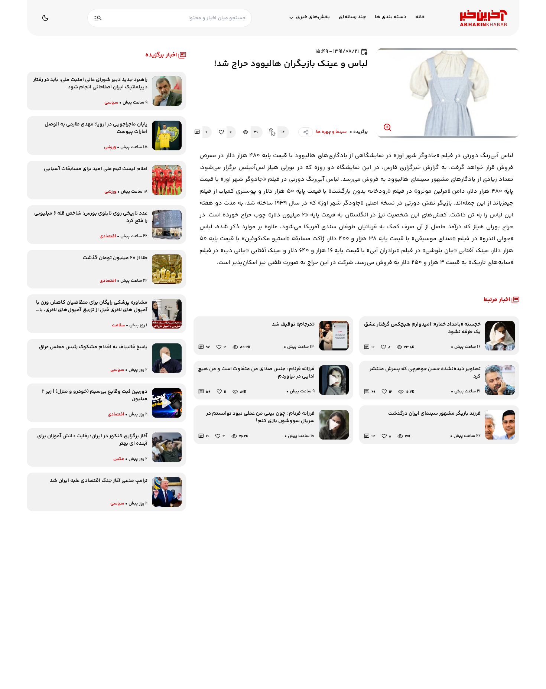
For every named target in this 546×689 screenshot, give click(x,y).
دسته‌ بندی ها (390, 17)
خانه (420, 17)
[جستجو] (98, 18)
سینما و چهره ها (331, 132)
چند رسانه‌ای (352, 17)
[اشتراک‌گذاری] (305, 132)
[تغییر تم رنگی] (45, 18)
